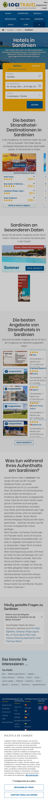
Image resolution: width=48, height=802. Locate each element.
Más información (32, 775)
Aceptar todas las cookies (24, 795)
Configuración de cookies (25, 781)
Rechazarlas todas (24, 787)
